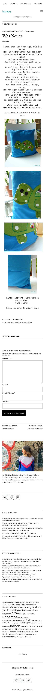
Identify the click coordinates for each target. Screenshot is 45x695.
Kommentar (7, 358)
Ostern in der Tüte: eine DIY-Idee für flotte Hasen (19, 533)
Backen (19, 607)
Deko (35, 610)
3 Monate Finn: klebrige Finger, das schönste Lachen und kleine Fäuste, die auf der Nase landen (22, 537)
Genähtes (18, 322)
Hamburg (21, 620)
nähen (29, 322)
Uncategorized (9, 24)
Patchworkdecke (8, 629)
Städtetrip (5, 632)
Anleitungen (20, 602)
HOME (27, 620)
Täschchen (21, 632)
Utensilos (32, 634)
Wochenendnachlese (25, 637)
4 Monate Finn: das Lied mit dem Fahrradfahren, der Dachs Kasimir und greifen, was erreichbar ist (22, 529)
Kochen (17, 623)
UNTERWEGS (19, 634)
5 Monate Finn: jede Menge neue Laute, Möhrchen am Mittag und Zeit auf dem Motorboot (20, 524)
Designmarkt (6, 614)
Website (5, 401)
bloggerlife (19, 610)
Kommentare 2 (29, 31)
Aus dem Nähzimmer (22, 605)
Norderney (5, 627)
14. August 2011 (18, 31)
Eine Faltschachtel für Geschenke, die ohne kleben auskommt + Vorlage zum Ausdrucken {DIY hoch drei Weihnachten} (22, 561)
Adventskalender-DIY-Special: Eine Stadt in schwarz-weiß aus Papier (21, 571)
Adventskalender (8, 602)
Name (5, 385)
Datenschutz (26, 4)
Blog (5, 4)
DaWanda (28, 610)
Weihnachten (8, 637)
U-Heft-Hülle (30, 632)
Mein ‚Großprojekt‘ (10, 427)
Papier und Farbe (33, 626)
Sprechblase (32, 629)
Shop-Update (24, 629)
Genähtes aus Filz (23, 617)
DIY (3, 559)
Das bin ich (13, 4)
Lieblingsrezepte (28, 623)
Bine (7, 42)
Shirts (16, 629)
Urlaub (26, 634)
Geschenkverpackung (10, 620)
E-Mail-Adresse (8, 393)
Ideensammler (36, 620)
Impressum (38, 4)
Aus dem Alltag (30, 602)
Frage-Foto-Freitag (28, 614)
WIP (16, 637)
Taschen (12, 632)
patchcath (6, 579)
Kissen (24, 322)
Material (39, 623)
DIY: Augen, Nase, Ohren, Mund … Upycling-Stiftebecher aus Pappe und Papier (19, 576)
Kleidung (12, 623)
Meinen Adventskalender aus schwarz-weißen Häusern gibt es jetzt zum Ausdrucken (21, 567)
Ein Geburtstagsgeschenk (35, 427)
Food (18, 613)
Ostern (23, 627)
